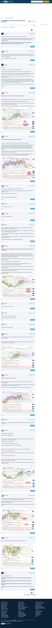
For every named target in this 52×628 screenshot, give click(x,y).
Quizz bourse (37, 615)
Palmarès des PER (21, 612)
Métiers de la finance (38, 614)
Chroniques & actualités (21, 608)
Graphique (5, 24)
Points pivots (20, 611)
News (9, 24)
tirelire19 (5, 203)
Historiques (27, 24)
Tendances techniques (21, 614)
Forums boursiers (38, 604)
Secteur (31, 24)
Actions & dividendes (4, 603)
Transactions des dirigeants (22, 615)
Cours (2, 24)
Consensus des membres (39, 603)
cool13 (5, 33)
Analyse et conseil (14, 24)
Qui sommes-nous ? (20, 621)
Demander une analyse (21, 609)
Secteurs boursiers (4, 614)
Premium (47, 1)
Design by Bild (7, 621)
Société (18, 24)
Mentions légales (13, 620)
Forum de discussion (29, 594)
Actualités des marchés (4, 604)
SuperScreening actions (21, 613)
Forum (34, 24)
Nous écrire (2, 621)
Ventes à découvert (21, 616)
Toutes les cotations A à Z (5, 617)
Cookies (36, 616)
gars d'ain (6, 51)
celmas (5, 572)
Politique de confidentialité (13, 621)
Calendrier (22, 24)
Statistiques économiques (5, 615)
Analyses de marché (21, 603)
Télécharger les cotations (4, 616)
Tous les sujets (12, 27)
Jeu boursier (37, 609)
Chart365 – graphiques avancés (22, 607)
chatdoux (5, 64)
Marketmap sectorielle (4, 609)
